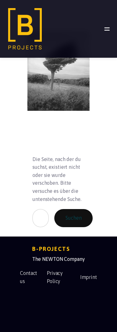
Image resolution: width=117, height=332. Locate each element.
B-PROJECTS (51, 249)
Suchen (73, 218)
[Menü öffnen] (107, 29)
